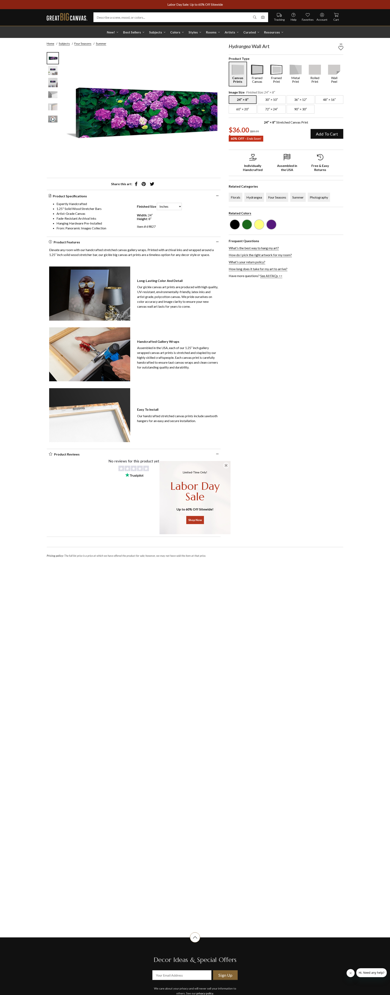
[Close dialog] (226, 465)
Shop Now (195, 520)
